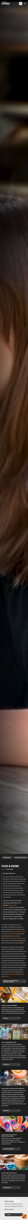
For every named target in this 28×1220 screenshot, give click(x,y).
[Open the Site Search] (20, 3)
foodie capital (11, 974)
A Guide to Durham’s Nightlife (9, 1005)
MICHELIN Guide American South (13, 938)
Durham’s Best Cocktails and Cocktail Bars (13, 1088)
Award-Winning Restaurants (9, 1042)
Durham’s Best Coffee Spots (9, 1173)
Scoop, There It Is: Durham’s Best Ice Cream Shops (9, 1135)
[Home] (6, 3)
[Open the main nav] (24, 3)
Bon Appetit (15, 931)
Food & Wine (13, 933)
